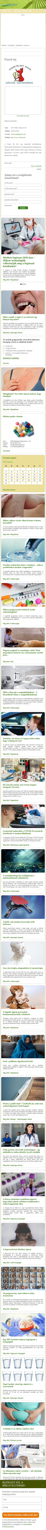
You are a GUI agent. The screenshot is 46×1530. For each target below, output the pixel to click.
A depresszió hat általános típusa (17, 1249)
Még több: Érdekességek (11, 579)
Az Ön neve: (8, 183)
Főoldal (3, 45)
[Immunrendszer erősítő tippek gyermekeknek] (23, 1008)
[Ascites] (23, 781)
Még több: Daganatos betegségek (14, 1219)
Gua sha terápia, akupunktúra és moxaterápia (23, 968)
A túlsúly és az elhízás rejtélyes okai (18, 1429)
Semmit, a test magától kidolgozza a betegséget (16, 354)
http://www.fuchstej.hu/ (18, 137)
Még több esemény (9, 490)
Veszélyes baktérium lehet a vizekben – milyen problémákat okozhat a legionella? (23, 566)
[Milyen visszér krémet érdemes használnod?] (23, 517)
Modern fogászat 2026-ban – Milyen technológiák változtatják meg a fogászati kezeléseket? (19, 262)
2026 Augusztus (8, 462)
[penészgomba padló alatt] (23, 1100)
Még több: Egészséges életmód (13, 937)
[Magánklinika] (23, 688)
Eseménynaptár (9, 458)
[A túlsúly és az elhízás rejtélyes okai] (23, 1425)
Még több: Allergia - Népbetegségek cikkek (17, 1119)
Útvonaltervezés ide (23, 116)
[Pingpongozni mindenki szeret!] (23, 918)
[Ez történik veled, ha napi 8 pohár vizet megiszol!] (23, 1380)
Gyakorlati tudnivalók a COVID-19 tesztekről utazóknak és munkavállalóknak (23, 832)
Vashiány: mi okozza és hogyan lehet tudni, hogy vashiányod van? (21, 739)
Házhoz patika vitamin (13, 416)
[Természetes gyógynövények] (23, 1290)
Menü (5, 11)
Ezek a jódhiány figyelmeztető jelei (18, 1061)
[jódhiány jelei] (23, 1058)
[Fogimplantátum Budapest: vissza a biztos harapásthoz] (23, 313)
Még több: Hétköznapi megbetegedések (16, 845)
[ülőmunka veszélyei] (23, 1467)
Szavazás (6, 363)
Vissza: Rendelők (36, 166)
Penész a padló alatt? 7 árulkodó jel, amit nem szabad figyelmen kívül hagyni (23, 1104)
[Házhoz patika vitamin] (23, 429)
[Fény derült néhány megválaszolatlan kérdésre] (23, 872)
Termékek (11, 45)
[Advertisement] (23, 29)
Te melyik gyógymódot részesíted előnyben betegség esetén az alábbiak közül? (21, 341)
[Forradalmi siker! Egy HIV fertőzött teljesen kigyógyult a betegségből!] (23, 1336)
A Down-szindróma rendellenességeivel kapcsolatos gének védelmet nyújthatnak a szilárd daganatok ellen (21, 1201)
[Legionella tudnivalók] (23, 561)
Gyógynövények (10, 348)
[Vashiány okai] (23, 735)
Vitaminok (6, 451)
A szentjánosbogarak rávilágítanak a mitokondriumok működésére (18, 876)
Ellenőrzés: (8, 205)
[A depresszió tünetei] (23, 1246)
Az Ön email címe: (10, 188)
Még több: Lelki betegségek (12, 1262)
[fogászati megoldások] (23, 253)
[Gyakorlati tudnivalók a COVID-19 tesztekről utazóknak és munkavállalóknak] (23, 827)
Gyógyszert (9, 346)
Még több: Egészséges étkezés (12, 333)
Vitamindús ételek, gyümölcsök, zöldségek (18, 351)
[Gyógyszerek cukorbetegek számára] (23, 606)
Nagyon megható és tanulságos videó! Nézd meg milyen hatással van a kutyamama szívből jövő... (23, 652)
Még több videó (8, 661)
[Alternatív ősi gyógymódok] (23, 964)
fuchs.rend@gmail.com (18, 134)
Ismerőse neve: (9, 194)
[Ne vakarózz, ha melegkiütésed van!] (23, 390)
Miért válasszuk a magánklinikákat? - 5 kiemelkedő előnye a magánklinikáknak (20, 693)
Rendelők (19, 45)
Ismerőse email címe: (11, 200)
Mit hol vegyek (21, 11)
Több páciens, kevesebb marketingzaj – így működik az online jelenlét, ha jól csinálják (21, 1151)
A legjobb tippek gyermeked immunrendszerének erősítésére (16, 1013)
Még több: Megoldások (11, 280)
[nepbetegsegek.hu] (10, 5)
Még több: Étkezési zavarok (12, 1440)
